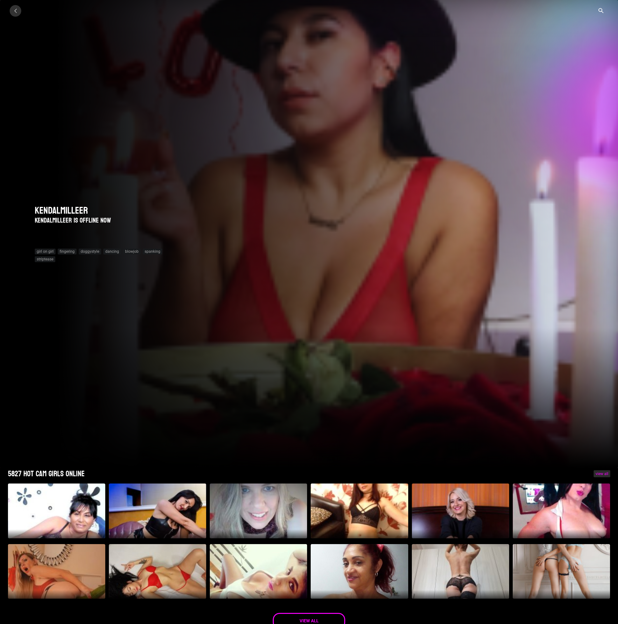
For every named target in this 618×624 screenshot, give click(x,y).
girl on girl (45, 251)
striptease (45, 259)
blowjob (132, 251)
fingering (67, 251)
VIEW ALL (602, 473)
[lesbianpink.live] (15, 11)
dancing (112, 251)
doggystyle (90, 251)
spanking (152, 251)
